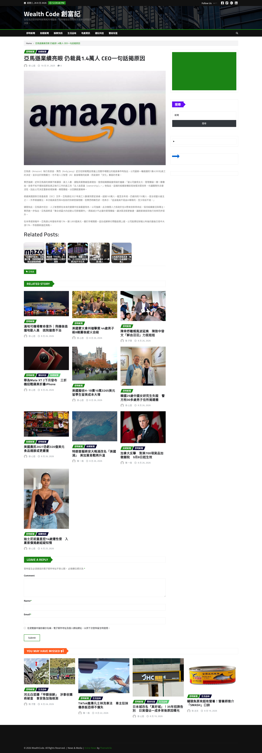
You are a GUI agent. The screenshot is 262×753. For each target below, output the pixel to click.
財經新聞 (44, 33)
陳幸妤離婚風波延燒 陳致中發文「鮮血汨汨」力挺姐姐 (142, 333)
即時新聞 (30, 33)
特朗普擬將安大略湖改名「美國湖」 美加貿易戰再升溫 (94, 453)
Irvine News (90, 747)
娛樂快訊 (58, 33)
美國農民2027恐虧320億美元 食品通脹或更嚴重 (46, 449)
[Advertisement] (205, 71)
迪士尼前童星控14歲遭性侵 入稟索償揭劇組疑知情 (46, 541)
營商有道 (113, 33)
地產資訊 (85, 33)
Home (29, 43)
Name (28, 600)
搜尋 (178, 104)
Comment (29, 575)
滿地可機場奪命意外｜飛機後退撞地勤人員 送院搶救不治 (46, 328)
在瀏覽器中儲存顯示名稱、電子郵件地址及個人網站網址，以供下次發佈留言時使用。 (68, 628)
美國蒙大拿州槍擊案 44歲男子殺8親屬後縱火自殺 (93, 330)
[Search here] (237, 33)
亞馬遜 (31, 271)
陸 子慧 (128, 340)
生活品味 (72, 33)
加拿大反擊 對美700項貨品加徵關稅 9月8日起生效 (141, 455)
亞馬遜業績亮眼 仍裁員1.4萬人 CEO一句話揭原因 (57, 43)
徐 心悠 (32, 65)
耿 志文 (195, 710)
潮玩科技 (99, 33)
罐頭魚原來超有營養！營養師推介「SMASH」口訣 (210, 703)
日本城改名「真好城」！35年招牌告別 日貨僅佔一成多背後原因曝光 (158, 708)
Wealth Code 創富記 (52, 14)
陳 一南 (80, 461)
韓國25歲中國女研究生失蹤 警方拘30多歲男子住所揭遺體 (142, 398)
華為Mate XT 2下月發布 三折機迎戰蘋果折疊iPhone (45, 382)
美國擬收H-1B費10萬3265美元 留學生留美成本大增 (95, 392)
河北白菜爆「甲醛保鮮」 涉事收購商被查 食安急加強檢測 (48, 696)
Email (27, 614)
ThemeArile (106, 747)
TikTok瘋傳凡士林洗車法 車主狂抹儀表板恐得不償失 (103, 705)
